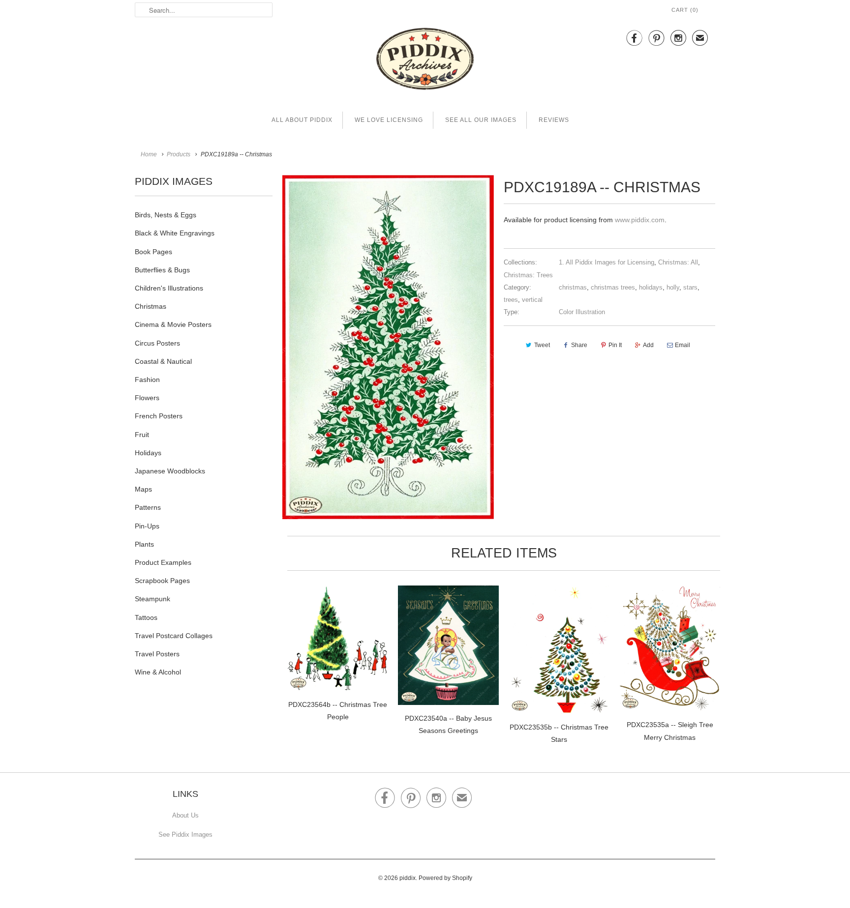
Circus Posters (157, 343)
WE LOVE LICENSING (389, 120)
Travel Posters (157, 654)
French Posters (158, 416)
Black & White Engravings (174, 233)
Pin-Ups (147, 526)
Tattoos (146, 617)
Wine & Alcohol (158, 672)
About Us (185, 815)
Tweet (542, 345)
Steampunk (152, 599)
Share (579, 345)
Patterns (148, 507)
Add (648, 345)
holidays (651, 287)
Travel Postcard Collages (173, 636)
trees (511, 299)
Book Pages (153, 252)
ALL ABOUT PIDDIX (302, 120)
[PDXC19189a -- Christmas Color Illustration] (388, 347)
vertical (532, 299)
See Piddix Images (185, 834)
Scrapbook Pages (162, 581)
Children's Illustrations (169, 288)
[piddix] (425, 60)
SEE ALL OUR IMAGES (480, 120)
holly (673, 287)
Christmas (150, 306)
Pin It (615, 345)
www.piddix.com (640, 220)
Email (682, 345)
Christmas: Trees (528, 275)
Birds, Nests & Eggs (165, 215)
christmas (573, 287)
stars (690, 287)
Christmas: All (678, 262)
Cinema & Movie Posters (173, 324)
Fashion (147, 379)
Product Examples (163, 562)
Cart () (684, 10)
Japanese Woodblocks (170, 471)
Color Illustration (582, 312)
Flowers (147, 398)
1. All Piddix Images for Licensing (606, 262)
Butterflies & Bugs (162, 270)
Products (178, 154)
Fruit (142, 435)
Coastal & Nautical (163, 361)
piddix (407, 878)
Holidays (148, 453)
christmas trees (613, 287)
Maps (143, 489)
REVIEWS (554, 120)
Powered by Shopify (445, 878)
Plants (144, 544)
